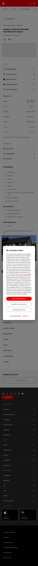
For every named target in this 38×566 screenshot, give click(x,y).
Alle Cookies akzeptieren (19, 298)
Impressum (25, 316)
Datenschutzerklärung (15, 316)
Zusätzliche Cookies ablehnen (19, 304)
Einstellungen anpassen (19, 309)
